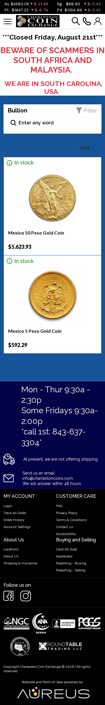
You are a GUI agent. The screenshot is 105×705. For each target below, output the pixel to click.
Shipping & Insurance (20, 563)
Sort (85, 148)
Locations (11, 549)
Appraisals (64, 556)
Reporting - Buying (71, 563)
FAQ (59, 506)
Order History (14, 520)
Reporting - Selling (70, 570)
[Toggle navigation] (8, 21)
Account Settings (17, 527)
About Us (11, 556)
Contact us (64, 527)
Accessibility (66, 534)
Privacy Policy (67, 513)
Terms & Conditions (71, 520)
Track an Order (15, 513)
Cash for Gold (66, 549)
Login (8, 506)
